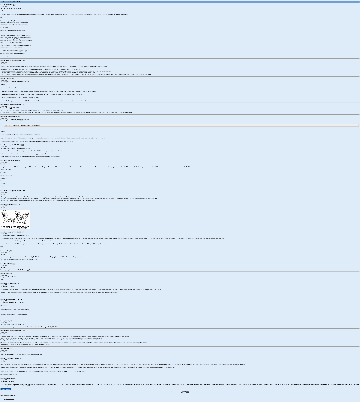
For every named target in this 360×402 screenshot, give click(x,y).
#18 (11, 251)
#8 (15, 5)
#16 (19, 204)
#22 (21, 299)
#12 (18, 116)
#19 (14, 264)
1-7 (182, 392)
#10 (13, 78)
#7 (14, 8)
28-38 (187, 392)
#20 (11, 273)
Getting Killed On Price (15, 2)
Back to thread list (5, 395)
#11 (24, 104)
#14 (18, 160)
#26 (19, 358)
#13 (23, 145)
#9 (23, 60)
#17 (23, 232)
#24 (24, 330)
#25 (11, 348)
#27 (15, 378)
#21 (18, 283)
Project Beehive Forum (9, 399)
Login (13, 395)
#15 (24, 190)
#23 (11, 321)
